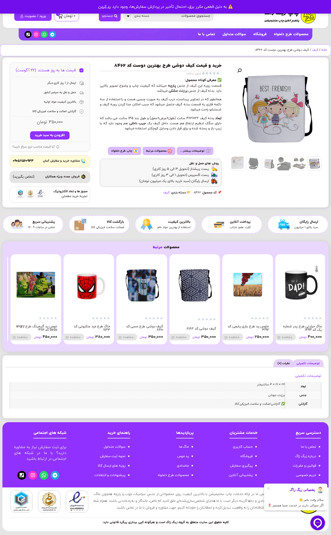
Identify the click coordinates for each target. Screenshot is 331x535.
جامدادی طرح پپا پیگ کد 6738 (90, 328)
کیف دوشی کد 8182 (305, 328)
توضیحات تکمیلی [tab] (308, 363)
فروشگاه (260, 34)
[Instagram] (36, 34)
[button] (239, 70)
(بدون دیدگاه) (194, 73)
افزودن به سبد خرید (50, 135)
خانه (324, 50)
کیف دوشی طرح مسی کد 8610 (248, 328)
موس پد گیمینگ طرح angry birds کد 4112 (140, 328)
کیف (315, 50)
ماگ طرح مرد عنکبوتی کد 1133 (196, 328)
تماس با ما (206, 34)
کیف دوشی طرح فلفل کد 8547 (37, 328)
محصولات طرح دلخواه (291, 34)
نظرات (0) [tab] (283, 363)
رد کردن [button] (104, 6)
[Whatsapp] (44, 34)
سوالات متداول (234, 34)
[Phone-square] (28, 34)
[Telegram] (52, 34)
